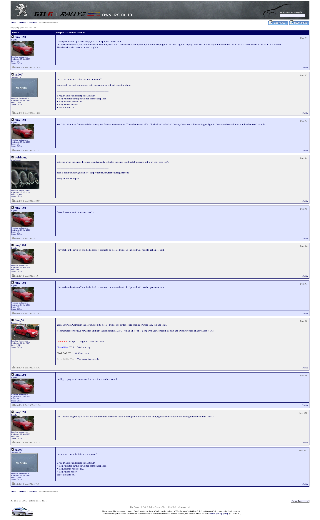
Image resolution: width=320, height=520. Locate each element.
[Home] (21, 15)
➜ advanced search (291, 12)
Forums (22, 22)
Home (13, 22)
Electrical (33, 22)
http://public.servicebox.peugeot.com (109, 172)
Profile (305, 67)
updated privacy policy (218, 513)
